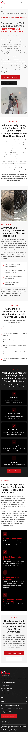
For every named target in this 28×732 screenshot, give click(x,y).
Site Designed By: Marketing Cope (10, 730)
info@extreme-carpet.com (8, 682)
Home (2, 11)
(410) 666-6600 (7, 712)
